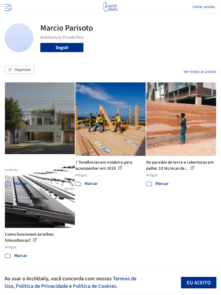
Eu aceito (199, 282)
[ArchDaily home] (110, 7)
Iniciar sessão (204, 7)
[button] (20, 70)
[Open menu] (7, 7)
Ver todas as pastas (200, 72)
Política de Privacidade (42, 286)
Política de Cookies (94, 286)
